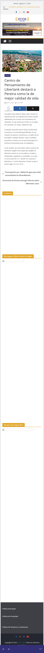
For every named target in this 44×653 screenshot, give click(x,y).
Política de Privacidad (10, 616)
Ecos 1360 (19, 103)
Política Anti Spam (9, 609)
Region (7, 75)
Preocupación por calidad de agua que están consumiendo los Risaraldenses (23, 173)
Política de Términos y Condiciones (15, 627)
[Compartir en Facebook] (20, 108)
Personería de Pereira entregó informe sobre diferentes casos (21, 182)
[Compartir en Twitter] (33, 108)
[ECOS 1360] (4, 41)
